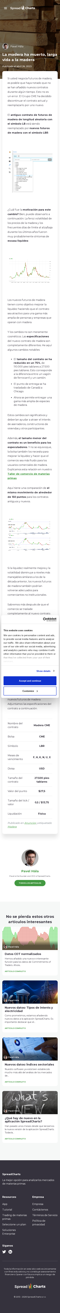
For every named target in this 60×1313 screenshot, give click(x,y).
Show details (43, 671)
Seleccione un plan (14, 1224)
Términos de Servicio (45, 1215)
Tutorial (7, 1209)
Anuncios (30, 823)
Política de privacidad (38, 1222)
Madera (12, 826)
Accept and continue (30, 680)
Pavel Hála (30, 871)
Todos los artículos (30, 883)
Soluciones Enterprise (9, 1232)
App (4, 1204)
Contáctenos (40, 1209)
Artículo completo (15, 971)
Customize (28, 691)
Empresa (37, 1204)
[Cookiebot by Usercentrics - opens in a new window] (43, 619)
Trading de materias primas (14, 1217)
